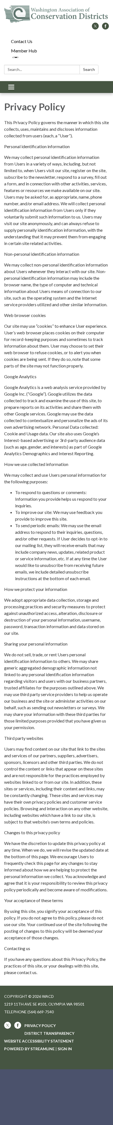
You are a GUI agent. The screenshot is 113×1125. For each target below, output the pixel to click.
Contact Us (21, 41)
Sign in (65, 1048)
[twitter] (95, 27)
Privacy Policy (40, 1025)
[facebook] (105, 27)
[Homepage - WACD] (56, 14)
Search (89, 69)
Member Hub (24, 50)
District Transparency (49, 1033)
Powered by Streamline (29, 1048)
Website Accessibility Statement (39, 1041)
